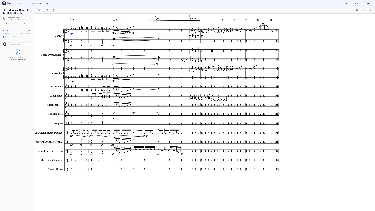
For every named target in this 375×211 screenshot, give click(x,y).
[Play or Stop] (47, 10)
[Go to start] (43, 9)
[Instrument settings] (39, 10)
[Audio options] (50, 10)
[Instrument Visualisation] (53, 9)
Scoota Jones (15, 17)
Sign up (357, 3)
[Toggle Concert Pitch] (357, 10)
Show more (27, 24)
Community (20, 3)
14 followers (11, 20)
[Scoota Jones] (4, 18)
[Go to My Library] (6, 3)
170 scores (20, 20)
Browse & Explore (35, 3)
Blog (347, 3)
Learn (48, 3)
